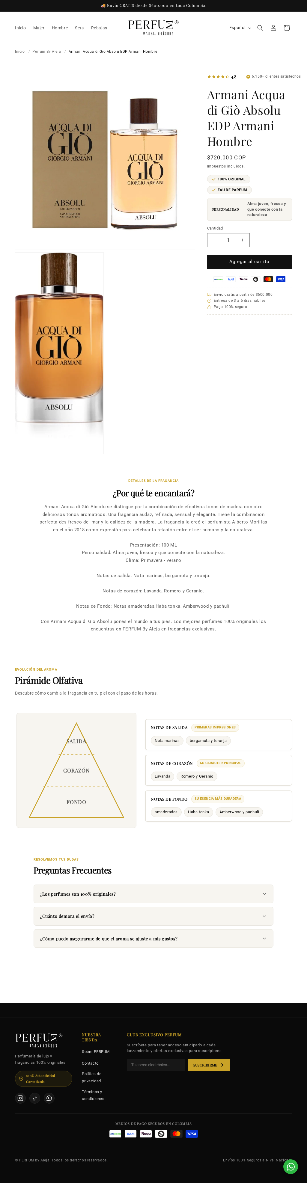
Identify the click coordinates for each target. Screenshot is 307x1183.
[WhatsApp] (49, 1098)
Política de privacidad (92, 1077)
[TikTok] (34, 1098)
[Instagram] (20, 1098)
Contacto (90, 1063)
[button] (260, 27)
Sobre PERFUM (95, 1051)
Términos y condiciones (93, 1095)
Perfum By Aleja (46, 51)
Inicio (20, 51)
